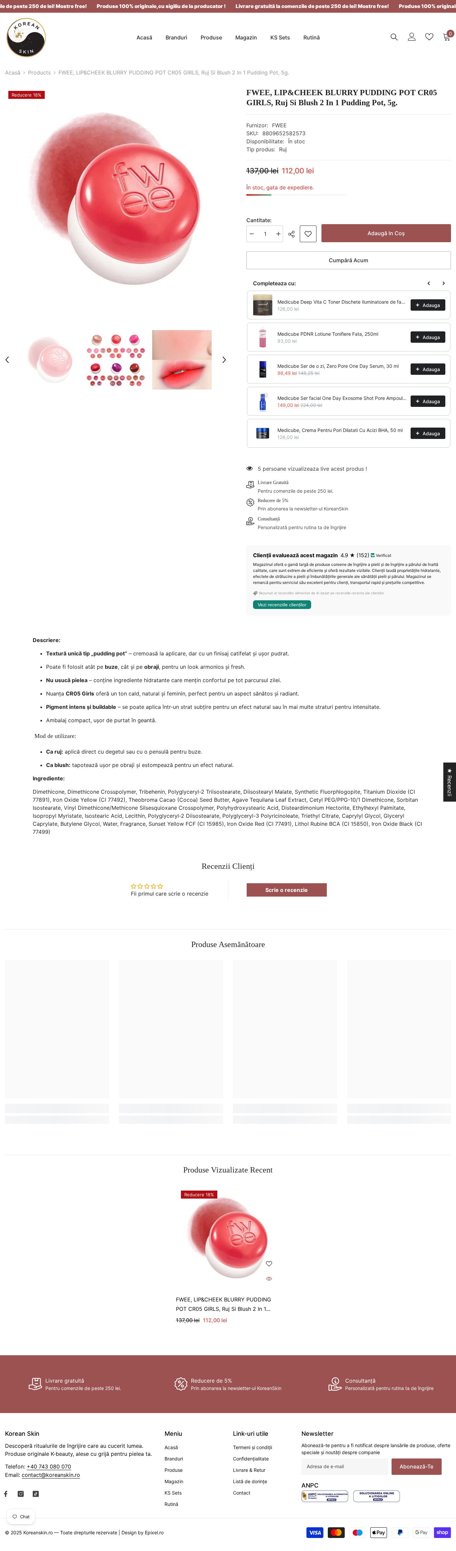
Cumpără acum (348, 260)
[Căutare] (394, 36)
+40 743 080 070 (49, 1466)
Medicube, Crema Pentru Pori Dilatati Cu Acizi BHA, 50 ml (340, 430)
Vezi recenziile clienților (282, 604)
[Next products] (443, 283)
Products (39, 72)
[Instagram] (21, 1494)
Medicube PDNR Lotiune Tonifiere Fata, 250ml (327, 334)
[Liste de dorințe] (429, 37)
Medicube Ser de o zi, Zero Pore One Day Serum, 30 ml (338, 366)
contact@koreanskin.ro (51, 1474)
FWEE (279, 125)
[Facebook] (6, 1494)
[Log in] (412, 37)
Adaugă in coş (387, 233)
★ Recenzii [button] (449, 782)
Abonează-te (416, 1466)
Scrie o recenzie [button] (286, 890)
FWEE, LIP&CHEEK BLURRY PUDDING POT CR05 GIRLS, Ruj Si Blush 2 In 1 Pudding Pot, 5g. (223, 1304)
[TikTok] (36, 1494)
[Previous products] (429, 283)
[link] (308, 233)
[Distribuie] (294, 234)
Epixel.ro (154, 1532)
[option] (115, 198)
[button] (7, 360)
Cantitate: (259, 220)
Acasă (12, 72)
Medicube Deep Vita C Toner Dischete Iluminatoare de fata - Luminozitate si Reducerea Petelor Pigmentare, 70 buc (342, 302)
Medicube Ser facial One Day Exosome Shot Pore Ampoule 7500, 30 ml (342, 398)
